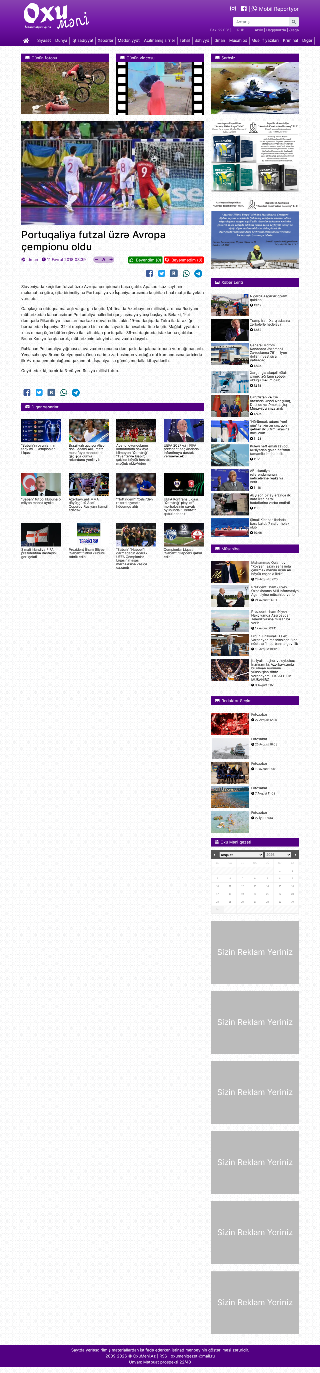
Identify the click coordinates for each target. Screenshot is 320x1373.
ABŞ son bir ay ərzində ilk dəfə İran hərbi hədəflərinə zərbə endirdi (270, 499)
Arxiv (259, 30)
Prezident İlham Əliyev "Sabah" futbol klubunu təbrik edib (87, 553)
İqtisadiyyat (83, 40)
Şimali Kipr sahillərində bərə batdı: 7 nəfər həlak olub (269, 523)
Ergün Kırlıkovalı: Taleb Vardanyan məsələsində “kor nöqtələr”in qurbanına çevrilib (274, 640)
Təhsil (185, 40)
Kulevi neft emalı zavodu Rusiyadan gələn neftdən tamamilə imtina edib (270, 450)
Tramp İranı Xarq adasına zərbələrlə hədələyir (270, 322)
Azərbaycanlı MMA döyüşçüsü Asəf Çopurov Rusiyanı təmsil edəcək (88, 504)
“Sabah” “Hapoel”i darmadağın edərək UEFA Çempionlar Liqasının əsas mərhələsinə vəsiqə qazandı (131, 558)
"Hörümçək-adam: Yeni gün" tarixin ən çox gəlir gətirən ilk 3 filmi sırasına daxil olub (270, 427)
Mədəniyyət (129, 40)
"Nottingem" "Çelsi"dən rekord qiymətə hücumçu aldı (134, 502)
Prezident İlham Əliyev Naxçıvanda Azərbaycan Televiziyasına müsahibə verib (270, 617)
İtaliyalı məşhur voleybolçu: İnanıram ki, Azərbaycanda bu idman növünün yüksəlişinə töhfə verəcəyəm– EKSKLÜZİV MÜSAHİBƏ (273, 670)
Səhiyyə (201, 40)
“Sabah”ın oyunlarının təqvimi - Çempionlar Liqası (38, 449)
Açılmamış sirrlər (159, 40)
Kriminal (290, 40)
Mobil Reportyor (278, 9)
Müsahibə (238, 40)
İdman (219, 40)
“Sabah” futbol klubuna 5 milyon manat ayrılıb (41, 501)
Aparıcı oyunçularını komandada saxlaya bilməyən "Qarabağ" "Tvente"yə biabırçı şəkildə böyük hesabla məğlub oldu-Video (134, 454)
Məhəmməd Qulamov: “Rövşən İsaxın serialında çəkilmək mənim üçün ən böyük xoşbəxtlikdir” (271, 568)
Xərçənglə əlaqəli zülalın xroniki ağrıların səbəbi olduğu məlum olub (269, 376)
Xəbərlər (106, 40)
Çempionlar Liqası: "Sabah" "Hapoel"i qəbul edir (183, 553)
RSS (163, 1355)
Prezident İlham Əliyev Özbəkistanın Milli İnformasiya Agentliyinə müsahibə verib (275, 591)
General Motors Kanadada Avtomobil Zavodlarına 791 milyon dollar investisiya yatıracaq (268, 352)
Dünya (61, 40)
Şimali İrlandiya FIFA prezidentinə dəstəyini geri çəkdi (38, 553)
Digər (307, 40)
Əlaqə (294, 30)
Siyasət (44, 40)
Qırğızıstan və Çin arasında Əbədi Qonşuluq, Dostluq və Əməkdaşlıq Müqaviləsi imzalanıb (270, 403)
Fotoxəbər (259, 714)
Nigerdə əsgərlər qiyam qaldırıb (268, 298)
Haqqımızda (276, 30)
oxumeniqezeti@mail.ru (193, 1355)
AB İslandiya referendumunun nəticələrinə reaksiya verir (266, 476)
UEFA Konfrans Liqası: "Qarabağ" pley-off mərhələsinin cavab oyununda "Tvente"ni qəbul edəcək (181, 506)
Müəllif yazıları (265, 40)
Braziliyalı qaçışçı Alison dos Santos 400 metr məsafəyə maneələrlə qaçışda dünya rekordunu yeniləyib (87, 452)
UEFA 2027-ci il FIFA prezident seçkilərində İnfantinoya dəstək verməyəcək (181, 450)
